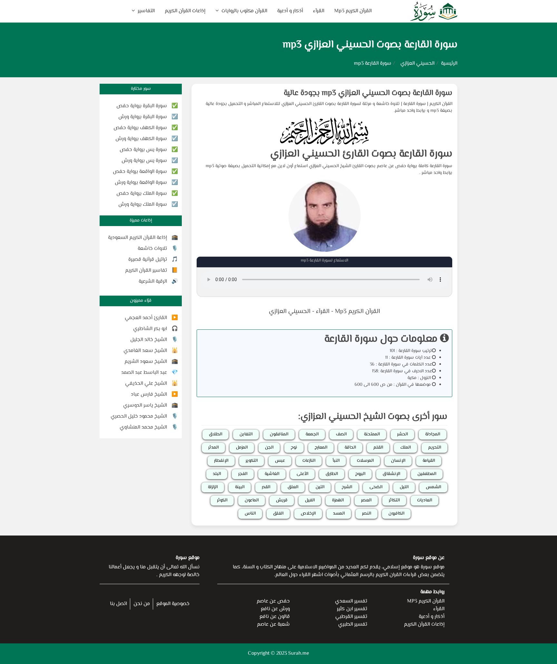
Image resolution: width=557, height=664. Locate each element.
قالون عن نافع (274, 617)
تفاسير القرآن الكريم (146, 271)
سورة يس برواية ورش (144, 161)
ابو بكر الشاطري (150, 329)
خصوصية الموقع (173, 604)
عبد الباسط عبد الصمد (144, 373)
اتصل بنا (118, 604)
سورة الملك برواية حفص (141, 194)
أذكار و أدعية (290, 11)
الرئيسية (449, 64)
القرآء (318, 11)
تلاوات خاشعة (152, 249)
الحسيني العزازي (417, 64)
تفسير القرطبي (351, 617)
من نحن (141, 604)
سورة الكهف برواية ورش (141, 139)
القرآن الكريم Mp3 (353, 11)
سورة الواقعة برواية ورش (141, 183)
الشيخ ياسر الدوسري (145, 406)
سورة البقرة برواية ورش (142, 117)
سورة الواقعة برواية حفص (140, 172)
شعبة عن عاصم (273, 625)
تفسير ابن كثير (352, 609)
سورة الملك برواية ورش (142, 205)
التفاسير (145, 11)
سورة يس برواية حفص (143, 150)
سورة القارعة (414, 104)
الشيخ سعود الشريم (145, 362)
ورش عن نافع (275, 609)
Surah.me (298, 654)
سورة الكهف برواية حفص (140, 128)
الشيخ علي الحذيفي (146, 384)
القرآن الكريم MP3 (426, 601)
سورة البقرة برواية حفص (141, 106)
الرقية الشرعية (153, 282)
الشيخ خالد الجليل (148, 340)
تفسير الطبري (352, 625)
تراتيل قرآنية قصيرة (147, 260)
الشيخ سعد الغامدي (145, 351)
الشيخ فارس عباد (149, 395)
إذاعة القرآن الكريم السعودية (137, 238)
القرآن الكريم (440, 104)
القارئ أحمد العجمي (146, 318)
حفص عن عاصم (273, 601)
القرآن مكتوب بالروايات (243, 11)
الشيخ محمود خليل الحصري (139, 417)
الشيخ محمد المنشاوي (143, 427)
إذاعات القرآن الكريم (185, 11)
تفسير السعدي (351, 601)
